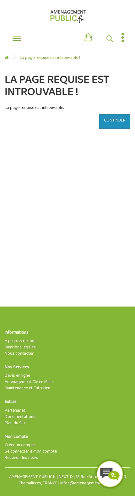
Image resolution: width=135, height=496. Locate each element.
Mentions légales (20, 347)
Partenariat (15, 410)
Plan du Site (15, 423)
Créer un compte (20, 445)
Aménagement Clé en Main (29, 382)
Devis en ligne (17, 376)
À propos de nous (21, 341)
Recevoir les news (21, 458)
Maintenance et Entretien (27, 388)
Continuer (115, 120)
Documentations (20, 417)
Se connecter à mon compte (31, 451)
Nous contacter (19, 354)
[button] (88, 36)
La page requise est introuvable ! (50, 58)
